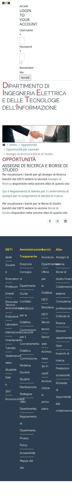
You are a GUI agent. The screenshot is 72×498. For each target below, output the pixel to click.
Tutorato (8, 348)
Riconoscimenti (8, 399)
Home (13, 145)
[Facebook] (28, 120)
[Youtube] (43, 120)
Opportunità (29, 145)
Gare (59, 345)
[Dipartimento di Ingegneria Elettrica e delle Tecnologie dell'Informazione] (6, 3)
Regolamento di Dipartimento (27, 423)
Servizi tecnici (44, 326)
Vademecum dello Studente (8, 362)
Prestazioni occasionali (63, 372)
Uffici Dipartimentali (27, 405)
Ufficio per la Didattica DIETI (44, 285)
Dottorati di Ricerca (63, 320)
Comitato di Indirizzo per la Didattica (27, 312)
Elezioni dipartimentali (63, 334)
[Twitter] (36, 120)
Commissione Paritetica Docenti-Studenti (27, 369)
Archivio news (44, 355)
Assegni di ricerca (62, 261)
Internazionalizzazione (8, 332)
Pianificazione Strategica (27, 391)
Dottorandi (8, 316)
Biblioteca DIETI (44, 311)
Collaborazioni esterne (63, 290)
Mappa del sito (26, 464)
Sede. (8, 257)
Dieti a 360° (8, 384)
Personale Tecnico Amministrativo (8, 305)
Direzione (26, 264)
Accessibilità (27, 453)
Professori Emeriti (8, 290)
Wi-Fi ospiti (44, 370)
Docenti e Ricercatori (8, 272)
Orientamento (8, 340)
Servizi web (44, 340)
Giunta (24, 293)
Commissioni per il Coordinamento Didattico (27, 340)
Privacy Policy (24, 442)
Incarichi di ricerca (62, 357)
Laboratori (8, 324)
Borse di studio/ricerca (63, 275)
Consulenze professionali (63, 305)
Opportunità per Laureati (22, 149)
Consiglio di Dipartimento (27, 278)
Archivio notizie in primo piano (44, 395)
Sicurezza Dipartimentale (44, 261)
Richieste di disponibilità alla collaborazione (63, 397)
